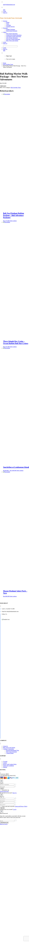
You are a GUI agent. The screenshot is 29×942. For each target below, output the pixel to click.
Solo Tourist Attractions (12, 38)
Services (5, 21)
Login (4, 11)
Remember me (5, 790)
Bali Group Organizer (11, 751)
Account (5, 761)
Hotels (7, 22)
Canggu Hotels (10, 753)
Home (4, 63)
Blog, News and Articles (12, 40)
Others (4, 32)
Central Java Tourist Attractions (13, 35)
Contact (5, 763)
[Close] (1, 781)
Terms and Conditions (8, 765)
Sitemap (5, 767)
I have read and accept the (14, 806)
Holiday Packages (10, 29)
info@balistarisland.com (9, 4)
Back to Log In (3, 824)
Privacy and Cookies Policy (10, 764)
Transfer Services (10, 26)
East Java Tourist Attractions (13, 39)
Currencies (2, 774)
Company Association (8, 749)
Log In (14, 809)
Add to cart (3, 86)
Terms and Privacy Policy (21, 806)
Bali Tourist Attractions (11, 33)
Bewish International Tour (12, 750)
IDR (4, 10)
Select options (13, 220)
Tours (7, 23)
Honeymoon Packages (11, 30)
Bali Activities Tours (8, 64)
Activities (8, 25)
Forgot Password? (4, 791)
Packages (5, 28)
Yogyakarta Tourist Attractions (13, 36)
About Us (5, 746)
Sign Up (5, 12)
